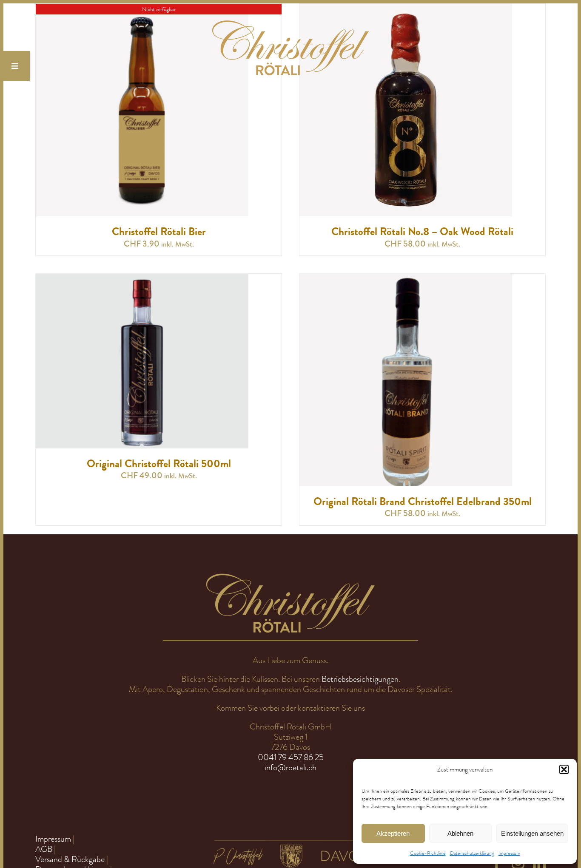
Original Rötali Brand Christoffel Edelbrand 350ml (422, 501)
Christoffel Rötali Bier (159, 231)
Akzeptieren (393, 833)
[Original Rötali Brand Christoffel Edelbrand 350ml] (405, 278)
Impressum (509, 853)
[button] (564, 769)
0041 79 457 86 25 (291, 757)
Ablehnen (460, 833)
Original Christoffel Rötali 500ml (159, 463)
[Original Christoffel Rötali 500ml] (142, 278)
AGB (43, 849)
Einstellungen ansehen (532, 833)
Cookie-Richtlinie (428, 853)
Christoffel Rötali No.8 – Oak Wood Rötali (422, 231)
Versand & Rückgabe (70, 859)
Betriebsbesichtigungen (360, 679)
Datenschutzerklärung (472, 853)
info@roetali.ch (290, 767)
